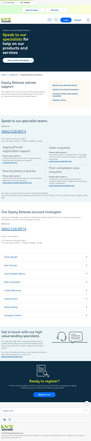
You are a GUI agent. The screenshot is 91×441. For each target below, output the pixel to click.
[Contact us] (49, 20)
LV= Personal (9, 2)
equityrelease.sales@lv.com (60, 161)
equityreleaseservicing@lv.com (62, 185)
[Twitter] (10, 419)
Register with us (59, 100)
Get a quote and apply (18, 60)
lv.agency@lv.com (9, 162)
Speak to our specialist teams (64, 85)
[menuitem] (34, 10)
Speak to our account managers (65, 89)
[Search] (56, 20)
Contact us (13, 75)
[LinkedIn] (5, 419)
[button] (45, 257)
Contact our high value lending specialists (65, 94)
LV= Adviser (25, 2)
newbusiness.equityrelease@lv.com (17, 182)
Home (3, 75)
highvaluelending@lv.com (11, 356)
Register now (44, 394)
